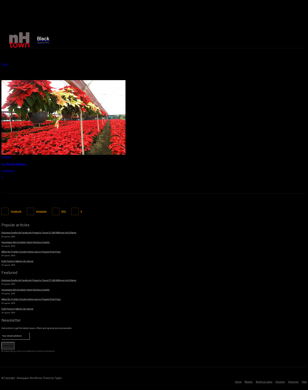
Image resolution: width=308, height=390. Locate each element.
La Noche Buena (13, 164)
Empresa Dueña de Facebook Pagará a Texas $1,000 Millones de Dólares (38, 232)
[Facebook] (250, 40)
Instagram (41, 211)
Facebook (16, 211)
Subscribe (8, 345)
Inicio (4, 64)
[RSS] (55, 211)
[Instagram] (257, 40)
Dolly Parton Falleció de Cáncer (17, 261)
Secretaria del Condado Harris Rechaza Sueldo (25, 242)
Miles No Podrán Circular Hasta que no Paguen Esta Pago (31, 251)
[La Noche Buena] (63, 153)
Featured (6, 156)
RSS (63, 211)
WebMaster (7, 170)
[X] (265, 40)
